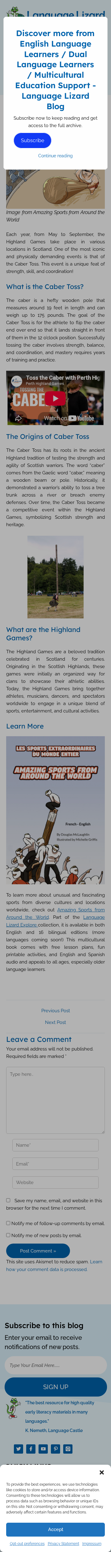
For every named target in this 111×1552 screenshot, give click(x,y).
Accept (55, 1529)
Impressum (91, 1544)
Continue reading (55, 155)
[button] (102, 1472)
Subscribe (32, 140)
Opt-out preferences (27, 1544)
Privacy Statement (63, 1544)
